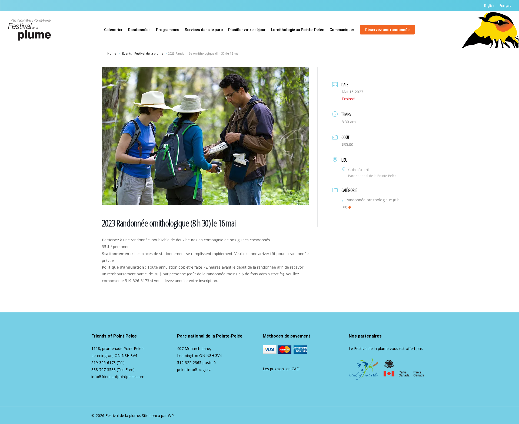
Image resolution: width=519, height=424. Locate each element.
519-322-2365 (189, 362)
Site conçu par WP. (158, 415)
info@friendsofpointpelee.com (117, 376)
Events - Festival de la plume (142, 53)
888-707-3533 (103, 369)
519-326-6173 (103, 362)
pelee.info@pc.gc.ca (194, 369)
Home (111, 53)
